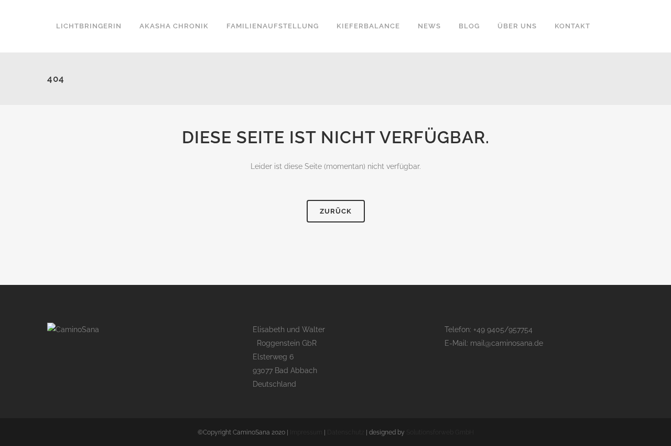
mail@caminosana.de (506, 343)
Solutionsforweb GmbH (440, 432)
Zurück (336, 211)
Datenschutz (345, 432)
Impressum (306, 432)
